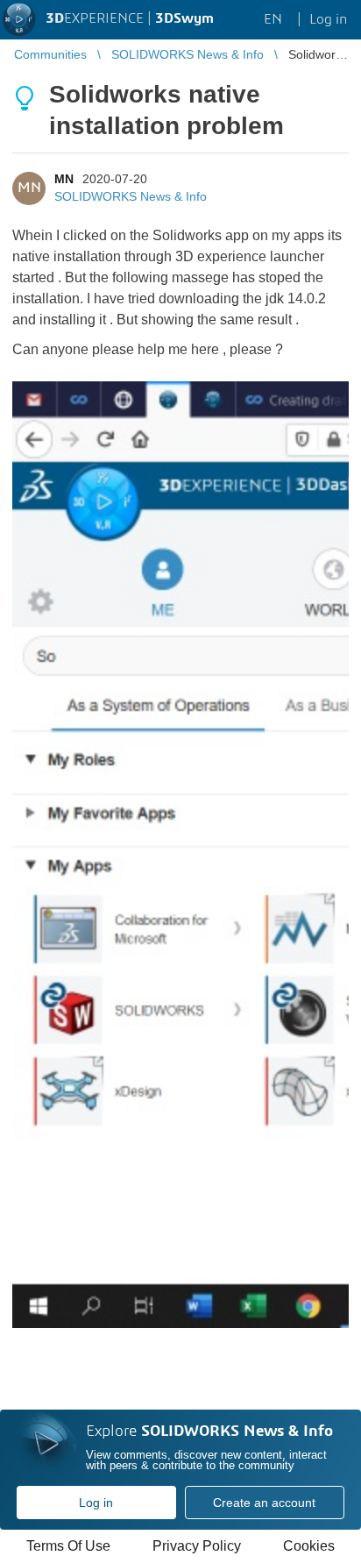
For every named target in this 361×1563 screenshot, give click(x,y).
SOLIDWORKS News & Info (130, 196)
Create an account (264, 1503)
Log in (96, 1503)
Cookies (309, 1545)
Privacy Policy (196, 1545)
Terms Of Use (68, 1545)
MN (64, 179)
